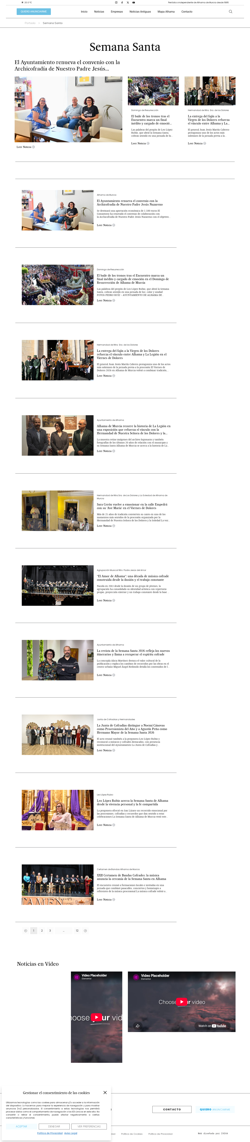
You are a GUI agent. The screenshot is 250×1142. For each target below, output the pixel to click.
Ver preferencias (89, 1126)
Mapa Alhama (166, 11)
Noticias (99, 11)
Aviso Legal (70, 1133)
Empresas (117, 11)
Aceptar (21, 1126)
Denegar (54, 1126)
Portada (30, 23)
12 (78, 930)
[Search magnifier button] (231, 11)
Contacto (186, 11)
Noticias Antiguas (140, 11)
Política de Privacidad (50, 1133)
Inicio (84, 11)
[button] (105, 1092)
